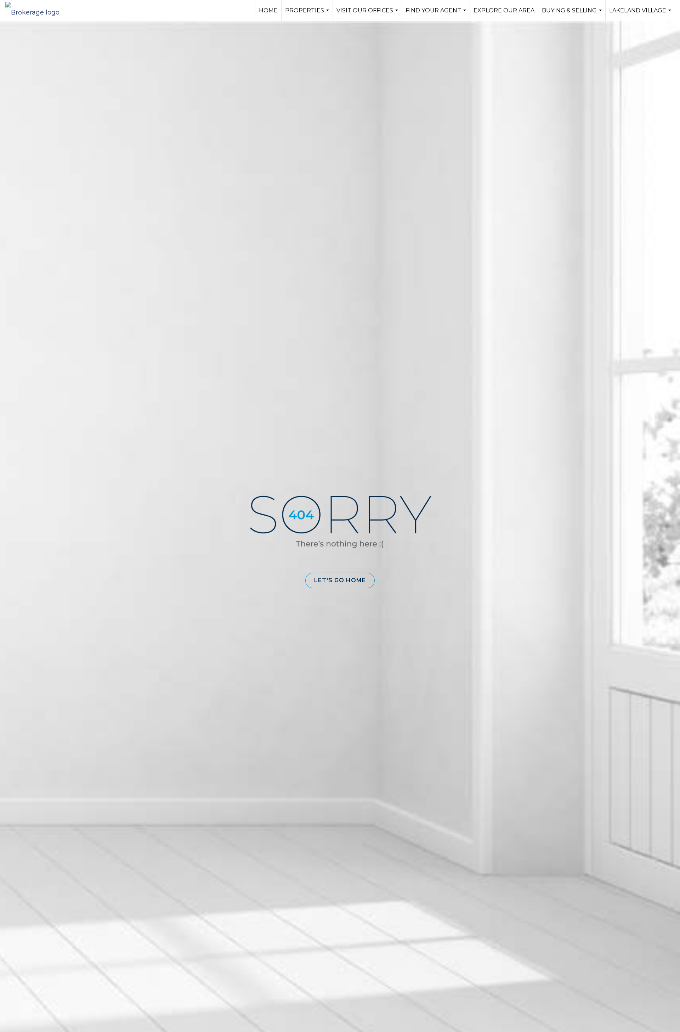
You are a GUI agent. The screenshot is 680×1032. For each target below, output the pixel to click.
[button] (340, 580)
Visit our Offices (368, 14)
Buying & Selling (573, 14)
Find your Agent (437, 14)
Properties (308, 14)
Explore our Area (504, 10)
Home (268, 10)
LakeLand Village (641, 14)
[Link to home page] (36, 10)
